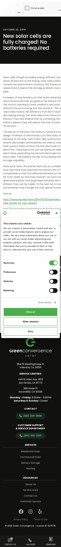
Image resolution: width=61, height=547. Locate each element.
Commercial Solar (30, 457)
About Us (30, 484)
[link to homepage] (30, 347)
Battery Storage (30, 463)
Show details (45, 302)
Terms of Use (40, 519)
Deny (30, 331)
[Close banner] (57, 213)
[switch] (53, 272)
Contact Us (30, 495)
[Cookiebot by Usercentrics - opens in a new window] (37, 213)
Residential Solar (30, 451)
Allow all (30, 312)
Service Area (30, 490)
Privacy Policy (21, 519)
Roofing (30, 468)
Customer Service (30, 501)
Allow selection (30, 321)
